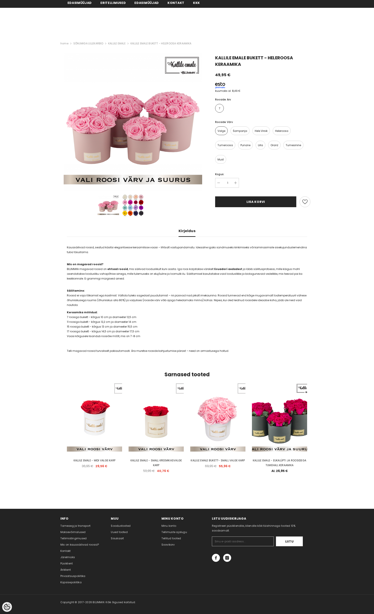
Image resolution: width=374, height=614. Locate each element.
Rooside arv (223, 99)
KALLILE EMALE (117, 43)
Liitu (289, 541)
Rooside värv (224, 122)
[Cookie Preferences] (7, 607)
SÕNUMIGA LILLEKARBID (88, 43)
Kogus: (219, 174)
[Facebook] (216, 558)
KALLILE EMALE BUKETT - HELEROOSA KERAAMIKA (161, 43)
